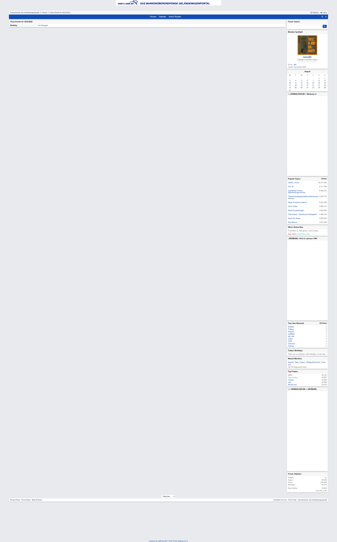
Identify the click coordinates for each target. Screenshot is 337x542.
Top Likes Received (296, 323)
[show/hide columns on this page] (326, 17)
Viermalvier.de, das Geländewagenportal (24, 13)
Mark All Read (37, 500)
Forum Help (292, 500)
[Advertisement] (307, 136)
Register (315, 13)
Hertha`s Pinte (293, 183)
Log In (324, 13)
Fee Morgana (43, 25)
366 (295, 65)
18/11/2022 (28, 22)
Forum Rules (26, 500)
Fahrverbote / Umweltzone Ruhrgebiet (302, 214)
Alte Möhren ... (293, 222)
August (307, 71)
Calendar (162, 17)
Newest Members (295, 359)
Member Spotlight (295, 32)
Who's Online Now (295, 227)
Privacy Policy (15, 500)
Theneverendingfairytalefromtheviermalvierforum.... (303, 197)
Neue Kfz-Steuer (294, 218)
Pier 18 (290, 187)
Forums (44, 13)
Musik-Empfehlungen (296, 210)
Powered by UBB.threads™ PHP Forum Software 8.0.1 (168, 541)
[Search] (322, 16)
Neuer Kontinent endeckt (297, 202)
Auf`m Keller (293, 206)
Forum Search (294, 22)
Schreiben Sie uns (280, 500)
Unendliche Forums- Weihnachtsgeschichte (296, 191)
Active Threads (175, 17)
